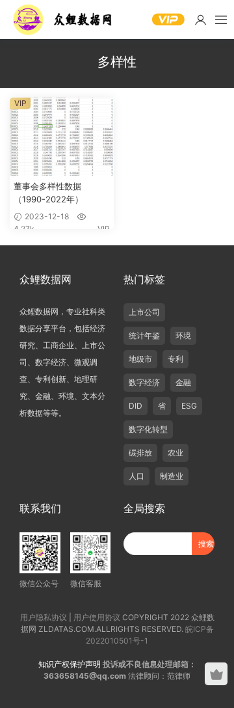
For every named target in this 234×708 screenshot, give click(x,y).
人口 (136, 476)
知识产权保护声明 (69, 664)
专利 (175, 359)
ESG (189, 406)
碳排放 (140, 452)
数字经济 (144, 382)
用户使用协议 (96, 617)
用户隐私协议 (43, 617)
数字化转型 (148, 429)
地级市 (140, 359)
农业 (175, 452)
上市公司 (144, 312)
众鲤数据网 (63, 19)
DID (135, 406)
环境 (183, 335)
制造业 (171, 476)
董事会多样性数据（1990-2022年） (48, 192)
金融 (183, 382)
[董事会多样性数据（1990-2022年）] (62, 137)
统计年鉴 (144, 335)
